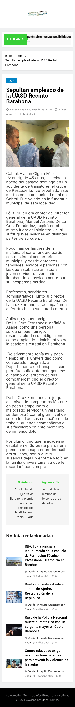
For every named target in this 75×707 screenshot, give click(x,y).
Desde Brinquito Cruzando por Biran (31, 109)
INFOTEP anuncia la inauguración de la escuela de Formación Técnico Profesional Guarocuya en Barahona (45, 555)
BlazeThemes (50, 699)
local (12, 81)
